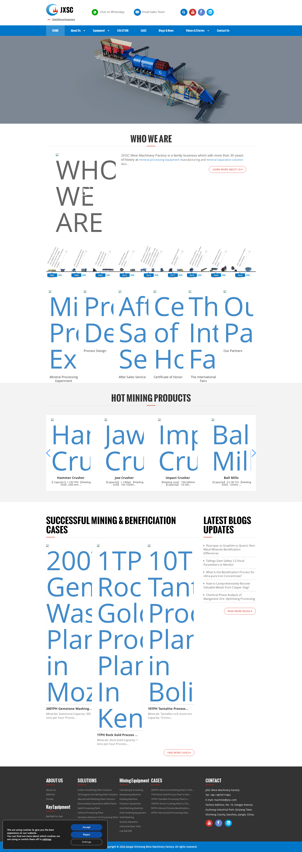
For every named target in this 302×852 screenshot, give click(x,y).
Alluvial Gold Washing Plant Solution (96, 799)
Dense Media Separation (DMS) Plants (97, 803)
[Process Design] (98, 317)
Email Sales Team (153, 11)
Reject (86, 834)
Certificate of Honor (168, 377)
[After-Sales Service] (133, 331)
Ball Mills (231, 478)
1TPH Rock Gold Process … (117, 735)
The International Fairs (203, 379)
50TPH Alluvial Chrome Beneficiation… (170, 808)
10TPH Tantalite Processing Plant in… (170, 799)
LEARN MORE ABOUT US (227, 169)
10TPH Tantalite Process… (168, 708)
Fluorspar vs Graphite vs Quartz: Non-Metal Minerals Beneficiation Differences (229, 549)
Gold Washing (127, 817)
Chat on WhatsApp (112, 11)
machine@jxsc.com (225, 799)
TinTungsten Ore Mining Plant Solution (98, 794)
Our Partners (233, 351)
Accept (86, 827)
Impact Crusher (178, 478)
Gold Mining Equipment (63, 19)
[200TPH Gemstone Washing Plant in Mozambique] (69, 624)
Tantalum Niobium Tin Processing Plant (98, 817)
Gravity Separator (129, 821)
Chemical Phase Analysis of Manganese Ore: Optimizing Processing (229, 597)
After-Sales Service (132, 377)
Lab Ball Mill (126, 830)
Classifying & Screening (131, 789)
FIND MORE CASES (178, 752)
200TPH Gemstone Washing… (69, 708)
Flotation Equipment (130, 803)
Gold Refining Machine (131, 808)
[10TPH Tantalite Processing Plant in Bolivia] (171, 624)
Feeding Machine (128, 799)
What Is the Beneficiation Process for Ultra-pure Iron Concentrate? (228, 574)
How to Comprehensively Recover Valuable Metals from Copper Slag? (226, 585)
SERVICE (50, 794)
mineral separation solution (224, 160)
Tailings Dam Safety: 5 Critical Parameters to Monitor (223, 563)
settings (46, 839)
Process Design (95, 351)
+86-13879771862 (220, 795)
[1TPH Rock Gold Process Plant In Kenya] (120, 637)
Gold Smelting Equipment (133, 812)
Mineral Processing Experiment (64, 379)
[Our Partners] (238, 317)
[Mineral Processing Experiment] (63, 331)
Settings (86, 842)
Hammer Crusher (70, 478)
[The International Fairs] (203, 331)
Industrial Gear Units (130, 826)
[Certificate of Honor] (168, 331)
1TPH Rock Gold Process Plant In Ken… (171, 794)
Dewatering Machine (130, 794)
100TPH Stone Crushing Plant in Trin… (170, 803)
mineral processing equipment (159, 160)
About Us (51, 789)
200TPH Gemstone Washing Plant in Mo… (172, 789)
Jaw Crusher (124, 478)
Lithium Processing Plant (90, 812)
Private (49, 799)
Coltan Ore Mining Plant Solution (95, 789)
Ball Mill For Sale (54, 816)
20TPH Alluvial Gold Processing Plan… (170, 812)
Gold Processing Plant (89, 808)
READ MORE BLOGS (239, 611)
